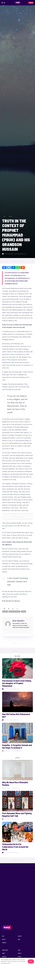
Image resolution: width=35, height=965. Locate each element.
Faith (3, 936)
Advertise (4, 956)
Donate (3, 953)
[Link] (17, 2)
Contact (19, 956)
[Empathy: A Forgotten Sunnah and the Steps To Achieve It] (17, 737)
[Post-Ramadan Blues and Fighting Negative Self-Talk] (17, 805)
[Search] (4, 2)
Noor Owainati (8, 253)
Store (19, 950)
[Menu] (2, 2)
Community (4, 942)
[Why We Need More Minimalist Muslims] (17, 774)
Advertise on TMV (17, 261)
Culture (3, 939)
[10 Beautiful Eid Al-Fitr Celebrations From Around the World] (17, 838)
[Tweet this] (9, 267)
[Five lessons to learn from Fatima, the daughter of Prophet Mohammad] (17, 674)
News (19, 939)
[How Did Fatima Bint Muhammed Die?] (17, 706)
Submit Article (5, 950)
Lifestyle (20, 936)
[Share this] (4, 267)
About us (20, 953)
